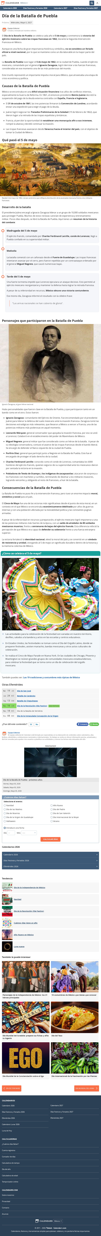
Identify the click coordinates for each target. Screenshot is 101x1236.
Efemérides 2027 (56, 1118)
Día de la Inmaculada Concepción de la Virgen (37, 716)
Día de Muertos (13, 813)
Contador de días (8, 1156)
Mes (19, 833)
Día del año (6, 1169)
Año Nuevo (58, 805)
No (37, 724)
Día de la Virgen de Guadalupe (19, 817)
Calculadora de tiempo (11, 1163)
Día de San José (24, 691)
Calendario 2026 (10, 8)
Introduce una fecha (15, 828)
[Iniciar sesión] (97, 3)
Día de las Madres (14, 809)
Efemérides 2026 (11, 866)
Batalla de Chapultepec (27, 701)
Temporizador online (10, 1182)
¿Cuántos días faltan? (15, 797)
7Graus (49, 1228)
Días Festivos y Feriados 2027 (86, 8)
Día (5, 833)
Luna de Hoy (7, 1130)
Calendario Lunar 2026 (10, 1124)
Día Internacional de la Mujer (66, 817)
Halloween (11, 821)
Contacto (5, 1207)
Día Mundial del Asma (85, 1088)
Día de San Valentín (61, 813)
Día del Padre (59, 809)
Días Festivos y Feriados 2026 (35, 8)
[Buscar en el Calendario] (91, 3)
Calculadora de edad (10, 1175)
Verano (56, 821)
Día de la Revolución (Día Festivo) (32, 706)
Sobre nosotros (8, 1195)
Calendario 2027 (60, 8)
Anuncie (5, 1214)
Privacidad (6, 1201)
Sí (31, 724)
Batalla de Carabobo (26, 696)
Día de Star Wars (13, 1088)
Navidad (10, 805)
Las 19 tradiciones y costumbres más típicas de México (51, 677)
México (23, 3)
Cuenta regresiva (8, 1150)
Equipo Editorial (14, 733)
